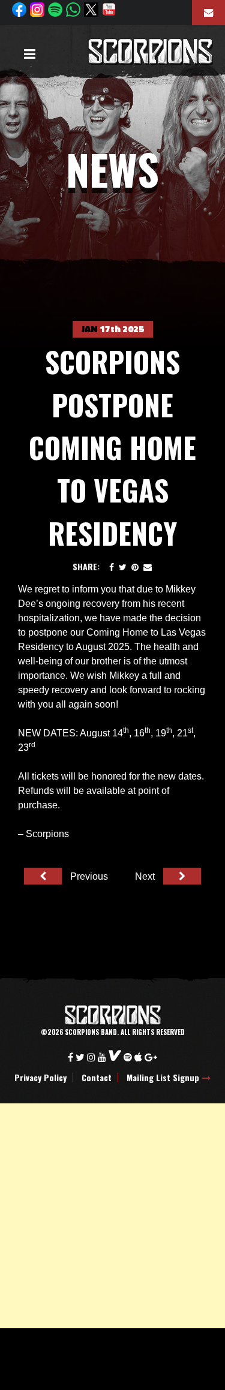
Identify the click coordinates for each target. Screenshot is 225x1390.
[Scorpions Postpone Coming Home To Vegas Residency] (123, 566)
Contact (97, 1077)
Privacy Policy (40, 1077)
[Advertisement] (112, 1215)
